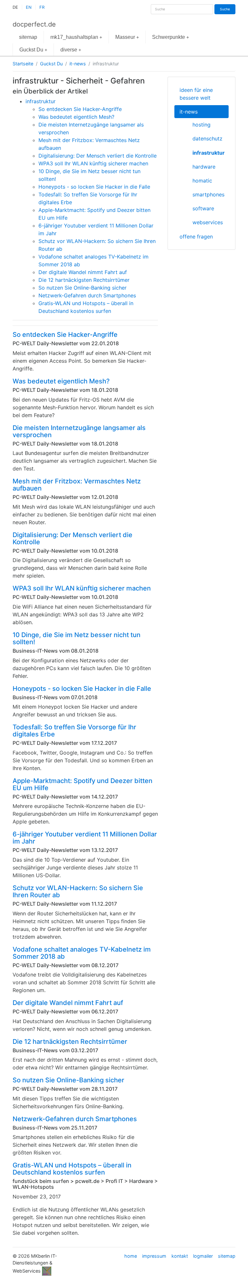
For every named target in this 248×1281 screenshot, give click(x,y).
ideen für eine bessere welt (196, 94)
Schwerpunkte (170, 37)
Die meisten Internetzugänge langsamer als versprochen (79, 431)
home (130, 1256)
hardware (203, 166)
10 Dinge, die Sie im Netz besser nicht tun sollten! (76, 638)
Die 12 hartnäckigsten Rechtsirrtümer (70, 1041)
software (203, 208)
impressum (154, 1256)
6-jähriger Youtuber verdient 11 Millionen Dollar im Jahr (85, 837)
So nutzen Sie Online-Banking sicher (68, 1080)
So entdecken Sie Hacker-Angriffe (65, 334)
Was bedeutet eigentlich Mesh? (61, 381)
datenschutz (207, 138)
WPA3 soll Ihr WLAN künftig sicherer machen (82, 588)
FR (42, 7)
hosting (201, 124)
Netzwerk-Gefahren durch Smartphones (75, 1119)
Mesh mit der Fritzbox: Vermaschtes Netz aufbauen (77, 484)
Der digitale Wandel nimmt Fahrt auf (68, 1003)
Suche (225, 9)
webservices (207, 222)
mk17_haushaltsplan (76, 37)
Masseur (127, 37)
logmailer (203, 1256)
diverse (70, 49)
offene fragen (196, 236)
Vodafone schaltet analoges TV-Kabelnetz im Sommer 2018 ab (82, 952)
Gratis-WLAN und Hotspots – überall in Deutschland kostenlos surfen (72, 1168)
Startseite (23, 63)
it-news (77, 63)
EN (29, 7)
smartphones (208, 194)
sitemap (28, 37)
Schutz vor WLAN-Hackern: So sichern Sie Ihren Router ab (78, 891)
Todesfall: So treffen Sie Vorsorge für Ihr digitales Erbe (74, 730)
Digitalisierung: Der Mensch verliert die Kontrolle (72, 538)
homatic (202, 180)
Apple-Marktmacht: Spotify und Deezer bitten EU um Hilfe (82, 784)
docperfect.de (34, 24)
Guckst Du (33, 49)
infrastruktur (208, 152)
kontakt (179, 1256)
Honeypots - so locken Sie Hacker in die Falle (82, 688)
